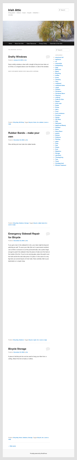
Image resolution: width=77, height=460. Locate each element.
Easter (57, 105)
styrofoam (58, 155)
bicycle (31, 122)
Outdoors (21, 223)
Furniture (58, 115)
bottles (57, 75)
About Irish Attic (19, 43)
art (56, 61)
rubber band (41, 223)
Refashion (58, 151)
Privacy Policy (43, 43)
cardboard (58, 83)
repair (34, 340)
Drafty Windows (17, 56)
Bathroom (58, 69)
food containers (59, 113)
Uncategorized (59, 163)
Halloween (58, 123)
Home (10, 43)
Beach (57, 71)
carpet (57, 87)
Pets (56, 145)
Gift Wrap (21, 122)
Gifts (56, 121)
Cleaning (57, 95)
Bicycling (15, 122)
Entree (57, 107)
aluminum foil (59, 57)
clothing (57, 97)
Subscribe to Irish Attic (56, 43)
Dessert (57, 101)
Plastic (57, 147)
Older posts (12, 446)
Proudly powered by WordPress (38, 453)
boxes (57, 77)
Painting (57, 139)
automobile (58, 63)
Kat (26, 60)
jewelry (57, 133)
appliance (58, 59)
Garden (57, 117)
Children (57, 89)
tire (38, 122)
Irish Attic (14, 10)
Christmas (58, 91)
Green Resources (31, 43)
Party (56, 143)
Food (56, 111)
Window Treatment (60, 165)
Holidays (57, 127)
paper (57, 141)
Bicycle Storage (17, 348)
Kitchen (57, 135)
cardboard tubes (60, 85)
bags (56, 67)
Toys (56, 159)
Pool (56, 149)
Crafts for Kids (59, 99)
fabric (57, 109)
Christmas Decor (60, 93)
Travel (57, 161)
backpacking (59, 65)
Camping (58, 79)
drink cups (58, 103)
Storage (26, 223)
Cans (56, 81)
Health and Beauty (60, 125)
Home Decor (58, 131)
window (41, 122)
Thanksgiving (59, 157)
